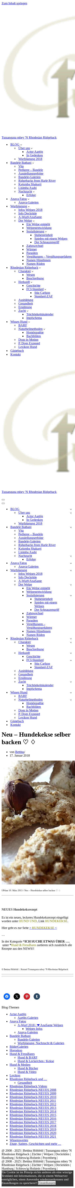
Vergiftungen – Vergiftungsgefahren (49, 256)
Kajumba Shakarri (29, 184)
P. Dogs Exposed (29, 343)
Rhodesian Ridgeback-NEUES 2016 (33, 1118)
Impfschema (34, 318)
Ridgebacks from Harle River (37, 180)
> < (43, 928)
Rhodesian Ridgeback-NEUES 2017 (33, 1122)
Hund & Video (27, 1072)
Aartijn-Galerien (28, 1017)
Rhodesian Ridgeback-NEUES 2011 (33, 1100)
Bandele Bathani (20, 1036)
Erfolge (31, 195)
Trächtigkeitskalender (39, 314)
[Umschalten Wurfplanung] (71, 570)
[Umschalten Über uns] (71, 513)
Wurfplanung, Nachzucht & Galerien (41, 1043)
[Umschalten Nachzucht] (71, 556)
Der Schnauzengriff (46, 242)
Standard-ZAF (43, 296)
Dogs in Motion (28, 339)
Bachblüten (33, 336)
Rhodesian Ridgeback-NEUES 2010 (33, 1097)
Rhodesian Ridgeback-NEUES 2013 (33, 1108)
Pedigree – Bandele (30, 170)
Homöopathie (35, 332)
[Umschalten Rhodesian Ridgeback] (71, 638)
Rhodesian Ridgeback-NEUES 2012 (33, 1104)
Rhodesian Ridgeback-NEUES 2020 (33, 1133)
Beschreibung (35, 278)
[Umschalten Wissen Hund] (71, 692)
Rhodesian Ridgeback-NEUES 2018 (33, 1125)
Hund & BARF (27, 1057)
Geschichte (33, 285)
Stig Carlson (42, 292)
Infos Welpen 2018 (30, 210)
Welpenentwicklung (39, 227)
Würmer (31, 249)
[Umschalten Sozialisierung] (71, 595)
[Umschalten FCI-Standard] (71, 660)
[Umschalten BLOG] (71, 509)
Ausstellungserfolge (30, 173)
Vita (21, 166)
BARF (22, 325)
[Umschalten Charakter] (71, 642)
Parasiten (32, 253)
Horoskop (16, 1050)
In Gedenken (34, 155)
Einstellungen (46, 1183)
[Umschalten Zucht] (71, 681)
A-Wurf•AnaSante (30, 217)
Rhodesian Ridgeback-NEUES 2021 (33, 1136)
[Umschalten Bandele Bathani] (71, 527)
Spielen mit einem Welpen (50, 238)
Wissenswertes (19, 1140)
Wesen (30, 274)
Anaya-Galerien (28, 202)
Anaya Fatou (18, 1021)
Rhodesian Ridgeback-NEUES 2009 (33, 1093)
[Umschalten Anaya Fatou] (71, 563)
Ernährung (25, 307)
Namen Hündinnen (38, 260)
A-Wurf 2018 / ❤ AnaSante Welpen (40, 1025)
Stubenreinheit (43, 235)
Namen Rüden (35, 263)
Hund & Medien (20, 1064)
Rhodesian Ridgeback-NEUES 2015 (33, 1115)
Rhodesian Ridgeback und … (28, 1079)
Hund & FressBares (22, 1054)
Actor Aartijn (34, 151)
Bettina (19, 752)
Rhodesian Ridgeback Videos (28, 1086)
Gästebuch (17, 350)
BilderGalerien (19, 1046)
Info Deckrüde (27, 213)
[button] (21, 144)
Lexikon (15, 1075)
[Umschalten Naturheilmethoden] (71, 699)
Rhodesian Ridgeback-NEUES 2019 (33, 1129)
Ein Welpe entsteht (38, 224)
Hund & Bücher (28, 1068)
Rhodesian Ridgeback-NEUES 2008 (33, 1090)
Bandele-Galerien (29, 177)
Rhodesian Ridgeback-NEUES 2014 (33, 1111)
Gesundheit (25, 303)
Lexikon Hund (27, 347)
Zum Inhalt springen (14, 3)
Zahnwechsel (34, 245)
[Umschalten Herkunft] (71, 653)
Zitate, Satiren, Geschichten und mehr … (35, 1143)
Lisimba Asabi (27, 188)
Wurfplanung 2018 (30, 159)
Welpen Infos (34, 1028)
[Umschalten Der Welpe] (71, 584)
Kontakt (15, 354)
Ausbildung (25, 300)
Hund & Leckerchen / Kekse (36, 1061)
